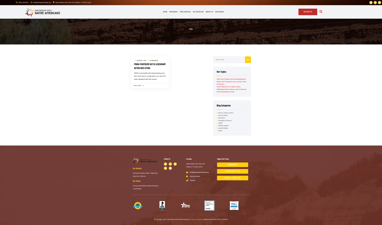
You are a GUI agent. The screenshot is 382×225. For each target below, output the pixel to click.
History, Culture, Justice (225, 113)
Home (191, 29)
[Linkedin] (379, 2)
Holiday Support (223, 125)
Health (220, 123)
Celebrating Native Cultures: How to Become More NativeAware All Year (231, 90)
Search (248, 59)
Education (221, 118)
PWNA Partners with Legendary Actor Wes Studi (150, 66)
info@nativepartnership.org (42, 2)
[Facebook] (371, 2)
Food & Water (223, 115)
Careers (192, 180)
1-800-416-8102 (194, 176)
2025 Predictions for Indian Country (228, 86)
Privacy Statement (197, 219)
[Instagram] (375, 2)
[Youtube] (170, 168)
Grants (220, 130)
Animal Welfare (223, 128)
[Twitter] (165, 168)
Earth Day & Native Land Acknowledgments (231, 79)
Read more (137, 86)
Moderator (155, 61)
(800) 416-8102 (23, 2)
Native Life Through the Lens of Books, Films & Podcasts (231, 83)
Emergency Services (224, 120)
